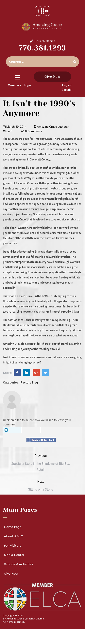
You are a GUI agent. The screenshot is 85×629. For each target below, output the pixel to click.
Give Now (52, 76)
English (67, 85)
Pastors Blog (29, 382)
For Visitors (12, 545)
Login (27, 85)
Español (67, 90)
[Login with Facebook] (42, 440)
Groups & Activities (18, 564)
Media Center (14, 555)
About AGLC (13, 536)
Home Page (12, 527)
